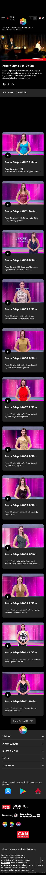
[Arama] (43, 18)
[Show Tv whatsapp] (13, 84)
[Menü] (3, 18)
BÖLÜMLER (8, 92)
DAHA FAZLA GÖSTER (23, 721)
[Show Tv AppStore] (7, 791)
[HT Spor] (25, 807)
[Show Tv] (23, 21)
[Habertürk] (6, 807)
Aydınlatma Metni (9, 865)
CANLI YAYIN (11, 18)
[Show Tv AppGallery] (38, 791)
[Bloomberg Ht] (10, 815)
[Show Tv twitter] (8, 84)
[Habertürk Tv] (17, 807)
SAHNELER (21, 92)
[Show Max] (18, 824)
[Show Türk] (12, 824)
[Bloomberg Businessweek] (30, 815)
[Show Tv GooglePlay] (22, 791)
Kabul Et (40, 865)
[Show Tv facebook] (4, 84)
